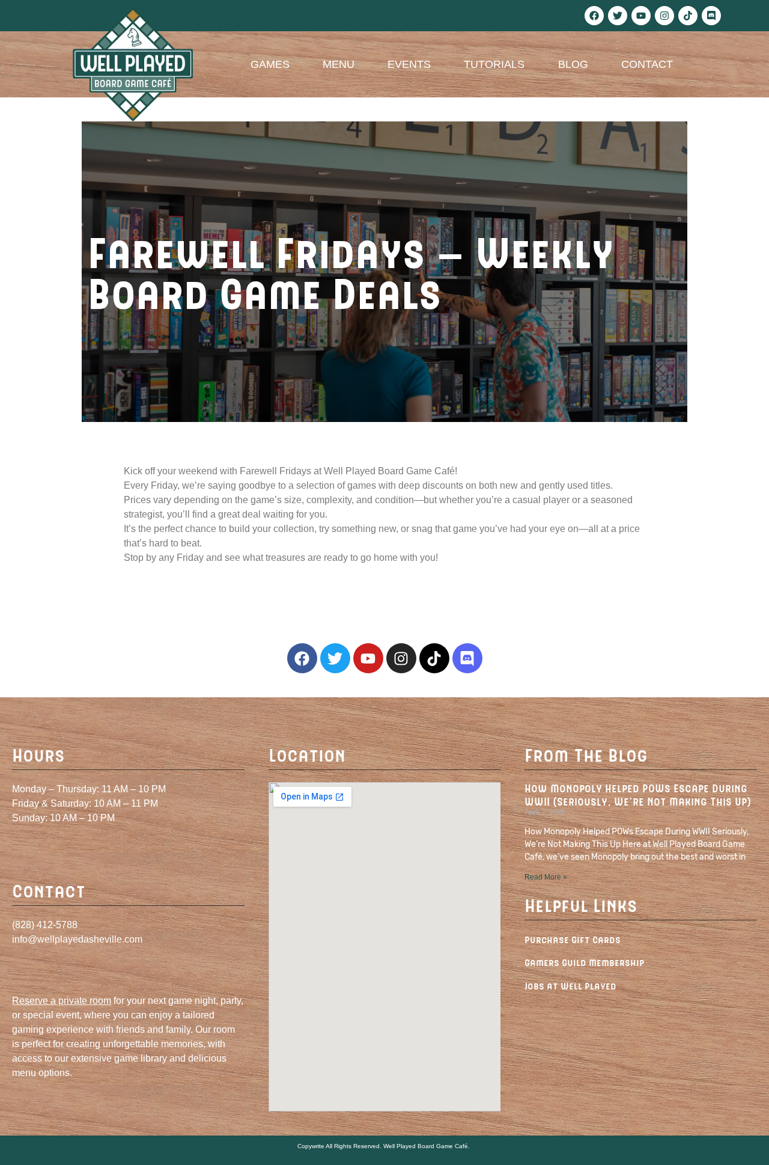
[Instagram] (664, 15)
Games (270, 64)
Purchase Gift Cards (572, 939)
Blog (573, 64)
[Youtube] (641, 15)
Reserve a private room (61, 1000)
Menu (338, 64)
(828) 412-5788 (45, 925)
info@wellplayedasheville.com (77, 939)
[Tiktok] (688, 15)
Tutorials (494, 64)
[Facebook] (594, 15)
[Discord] (711, 15)
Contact (647, 64)
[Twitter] (617, 15)
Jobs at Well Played (570, 985)
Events (409, 64)
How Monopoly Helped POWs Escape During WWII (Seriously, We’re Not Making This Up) (637, 794)
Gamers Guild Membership (584, 962)
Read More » (545, 877)
